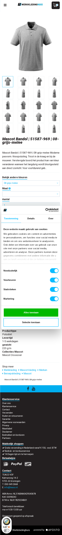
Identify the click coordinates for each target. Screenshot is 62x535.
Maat (5, 188)
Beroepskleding (11, 373)
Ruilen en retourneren (12, 416)
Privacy (5, 425)
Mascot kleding (27, 370)
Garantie (6, 419)
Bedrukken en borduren (13, 435)
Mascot (27, 373)
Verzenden (7, 413)
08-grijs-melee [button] (11, 183)
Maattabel (7, 428)
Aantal (5, 199)
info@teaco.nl (11, 487)
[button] (31, 194)
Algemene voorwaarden (13, 422)
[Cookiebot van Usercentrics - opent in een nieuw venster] (45, 210)
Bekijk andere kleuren (14, 177)
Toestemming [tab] (11, 218)
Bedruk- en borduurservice (17, 451)
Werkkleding (10, 370)
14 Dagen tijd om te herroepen (19, 454)
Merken (43, 370)
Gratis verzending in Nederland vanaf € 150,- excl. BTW (30, 448)
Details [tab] (31, 218)
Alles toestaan (31, 312)
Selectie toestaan (31, 322)
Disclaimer (7, 432)
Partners (6, 438)
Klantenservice (9, 406)
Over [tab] (50, 218)
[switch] (54, 280)
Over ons (6, 403)
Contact (6, 409)
